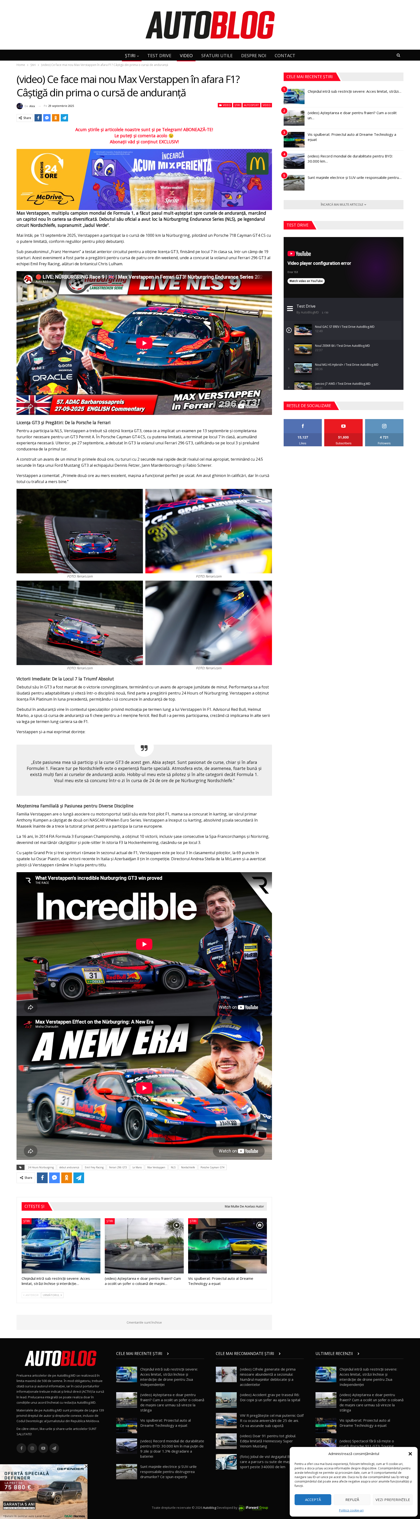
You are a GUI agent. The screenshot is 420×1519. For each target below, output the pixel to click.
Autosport (251, 105)
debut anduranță (69, 1167)
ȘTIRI (130, 55)
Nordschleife (188, 1167)
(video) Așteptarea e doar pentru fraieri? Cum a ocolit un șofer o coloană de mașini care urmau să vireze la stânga (172, 1402)
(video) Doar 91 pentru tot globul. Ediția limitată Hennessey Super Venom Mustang (268, 1440)
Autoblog (209, 1507)
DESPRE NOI (253, 55)
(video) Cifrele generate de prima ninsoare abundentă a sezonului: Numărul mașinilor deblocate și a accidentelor (268, 1377)
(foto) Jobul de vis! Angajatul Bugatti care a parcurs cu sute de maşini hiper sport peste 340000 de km (271, 1461)
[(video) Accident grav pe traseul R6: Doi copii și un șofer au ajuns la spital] (226, 1400)
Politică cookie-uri (351, 1510)
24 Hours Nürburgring (41, 1167)
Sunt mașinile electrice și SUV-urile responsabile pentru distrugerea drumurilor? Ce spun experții (168, 1471)
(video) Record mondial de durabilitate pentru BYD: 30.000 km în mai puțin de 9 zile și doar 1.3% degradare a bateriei (172, 1448)
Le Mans (137, 1167)
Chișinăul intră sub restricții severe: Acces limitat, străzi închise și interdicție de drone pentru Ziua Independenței (169, 1377)
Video (226, 105)
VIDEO (186, 55)
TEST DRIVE (159, 55)
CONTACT (285, 55)
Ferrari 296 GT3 (118, 1167)
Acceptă (313, 1499)
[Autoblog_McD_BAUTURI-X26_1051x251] (144, 179)
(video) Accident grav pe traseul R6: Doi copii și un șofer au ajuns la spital (270, 1397)
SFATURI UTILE (217, 55)
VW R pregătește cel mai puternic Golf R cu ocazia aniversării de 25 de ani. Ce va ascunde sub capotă (272, 1420)
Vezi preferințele (393, 1499)
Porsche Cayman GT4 (212, 1167)
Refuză (352, 1499)
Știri (237, 105)
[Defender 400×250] (44, 1491)
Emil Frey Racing (94, 1167)
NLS (173, 1167)
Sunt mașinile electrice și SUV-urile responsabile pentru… (355, 177)
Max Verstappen (156, 1167)
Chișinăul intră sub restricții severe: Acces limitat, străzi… (354, 91)
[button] (410, 1453)
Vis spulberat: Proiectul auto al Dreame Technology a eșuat (165, 1423)
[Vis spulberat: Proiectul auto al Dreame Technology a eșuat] (227, 1245)
